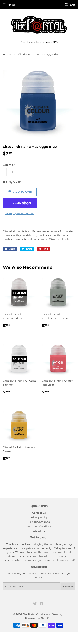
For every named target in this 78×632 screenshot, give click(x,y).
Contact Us (39, 512)
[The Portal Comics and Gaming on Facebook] (41, 604)
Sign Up (68, 586)
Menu (11, 4)
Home (7, 54)
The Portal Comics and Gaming (42, 614)
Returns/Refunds (39, 521)
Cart (72, 4)
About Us (39, 530)
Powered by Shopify (37, 618)
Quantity (9, 164)
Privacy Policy (39, 517)
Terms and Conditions (39, 526)
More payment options (19, 213)
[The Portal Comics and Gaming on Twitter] (35, 604)
